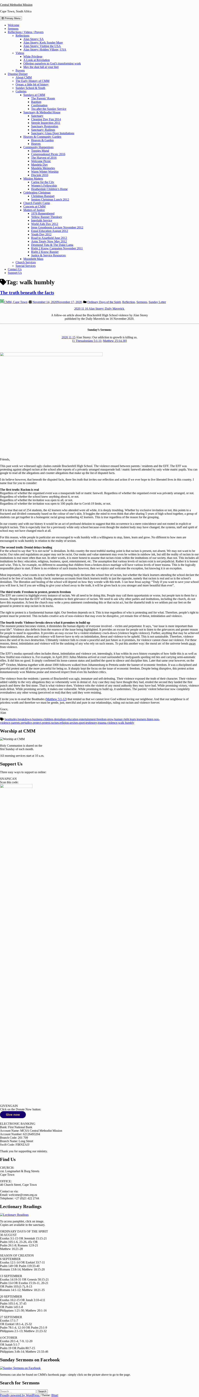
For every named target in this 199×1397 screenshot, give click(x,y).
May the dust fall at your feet (40, 67)
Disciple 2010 (39, 175)
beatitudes (11, 719)
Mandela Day (39, 164)
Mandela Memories (43, 168)
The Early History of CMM (32, 81)
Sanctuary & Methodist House (41, 112)
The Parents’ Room (43, 98)
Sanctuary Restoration (44, 126)
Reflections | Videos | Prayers (26, 32)
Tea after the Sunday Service (48, 108)
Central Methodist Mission (16, 4)
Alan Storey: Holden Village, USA (44, 49)
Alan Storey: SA (33, 39)
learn (133, 719)
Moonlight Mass (33, 258)
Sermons (13, 28)
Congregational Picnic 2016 (48, 154)
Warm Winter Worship (44, 171)
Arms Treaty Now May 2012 (49, 241)
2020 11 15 (68, 337)
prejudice (26, 722)
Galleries (21, 91)
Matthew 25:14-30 (114, 340)
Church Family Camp (36, 203)
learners (141, 719)
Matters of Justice (34, 210)
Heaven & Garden (42, 140)
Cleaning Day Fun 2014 (46, 119)
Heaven (36, 143)
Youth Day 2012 (41, 234)
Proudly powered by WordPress (20, 1395)
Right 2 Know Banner (44, 251)
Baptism (36, 101)
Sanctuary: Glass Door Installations (52, 133)
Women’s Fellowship (44, 185)
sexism (74, 722)
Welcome (13, 25)
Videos (20, 53)
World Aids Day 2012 (44, 224)
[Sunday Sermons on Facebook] (20, 1368)
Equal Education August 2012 (49, 231)
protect (37, 722)
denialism (60, 719)
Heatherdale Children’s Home (49, 189)
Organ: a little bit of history (32, 84)
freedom (101, 719)
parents (15, 722)
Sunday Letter (157, 302)
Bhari (54, 1395)
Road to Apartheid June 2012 (49, 238)
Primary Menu (12, 18)
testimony (91, 722)
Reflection (128, 302)
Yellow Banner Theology (46, 217)
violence (112, 722)
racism (55, 722)
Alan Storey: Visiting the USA (42, 46)
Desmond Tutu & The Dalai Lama (52, 244)
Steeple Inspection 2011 (45, 122)
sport (82, 722)
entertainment (87, 719)
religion (64, 722)
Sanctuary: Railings (43, 129)
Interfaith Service (41, 220)
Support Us (15, 272)
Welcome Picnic (41, 161)
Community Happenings (38, 147)
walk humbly (126, 722)
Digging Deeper (18, 74)
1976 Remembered (42, 213)
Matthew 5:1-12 (56, 699)
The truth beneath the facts (27, 292)
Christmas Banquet (42, 196)
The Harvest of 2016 (44, 157)
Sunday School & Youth (30, 88)
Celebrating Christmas (37, 192)
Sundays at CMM (34, 95)
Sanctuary (37, 115)
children (48, 719)
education (72, 719)
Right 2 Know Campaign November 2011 (57, 248)
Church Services (26, 262)
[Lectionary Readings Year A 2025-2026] (14, 1214)
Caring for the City (42, 182)
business (37, 719)
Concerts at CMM (34, 206)
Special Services (26, 265)
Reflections (22, 35)
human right (121, 719)
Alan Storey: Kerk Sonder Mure (43, 42)
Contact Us (15, 269)
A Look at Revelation (36, 60)
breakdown (24, 719)
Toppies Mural (40, 150)
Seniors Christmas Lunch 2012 (50, 199)
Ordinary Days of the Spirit (104, 302)
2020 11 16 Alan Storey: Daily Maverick (99, 308)
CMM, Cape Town (15, 302)
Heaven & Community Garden (42, 136)
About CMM (24, 77)
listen (150, 719)
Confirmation (39, 105)
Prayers (20, 70)
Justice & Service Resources (48, 255)
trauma (102, 722)
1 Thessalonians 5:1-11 (87, 340)
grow (110, 719)
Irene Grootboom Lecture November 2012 (57, 227)
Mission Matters (33, 178)
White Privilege (32, 56)
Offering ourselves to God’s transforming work (52, 63)
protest (46, 722)
